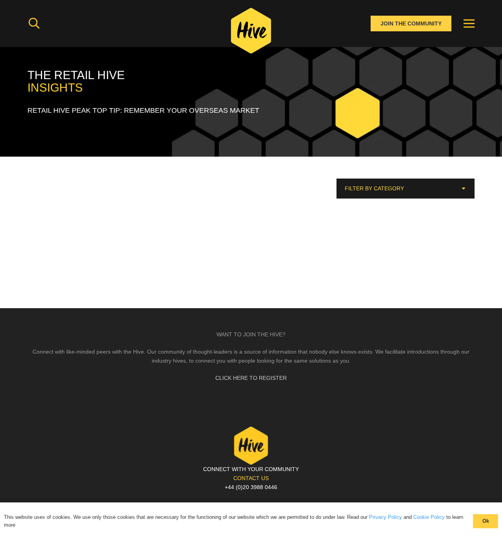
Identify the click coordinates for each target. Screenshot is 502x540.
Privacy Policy (385, 517)
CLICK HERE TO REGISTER (251, 378)
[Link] (251, 33)
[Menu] (469, 23)
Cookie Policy (429, 517)
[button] (34, 23)
